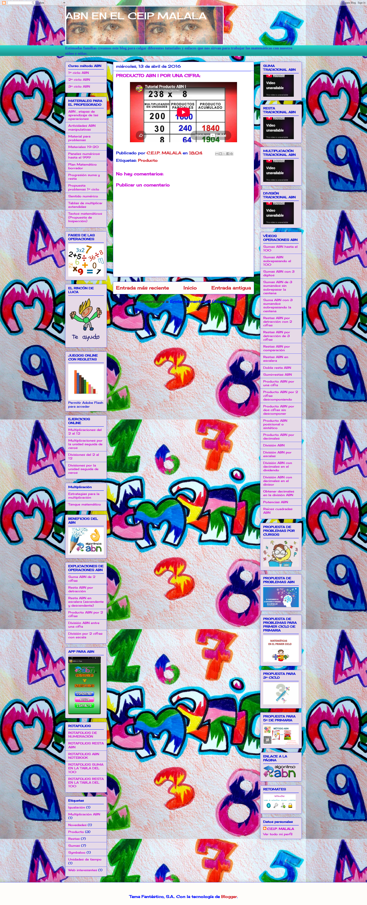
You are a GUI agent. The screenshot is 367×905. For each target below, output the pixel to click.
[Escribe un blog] (220, 154)
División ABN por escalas (277, 454)
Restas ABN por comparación (276, 348)
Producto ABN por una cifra (278, 383)
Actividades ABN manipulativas (82, 127)
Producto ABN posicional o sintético (275, 424)
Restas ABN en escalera (275, 358)
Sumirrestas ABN (277, 374)
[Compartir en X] (224, 154)
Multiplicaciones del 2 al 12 (85, 431)
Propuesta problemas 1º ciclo (83, 187)
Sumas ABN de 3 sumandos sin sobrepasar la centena (277, 287)
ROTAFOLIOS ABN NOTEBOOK (83, 756)
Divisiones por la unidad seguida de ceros (83, 468)
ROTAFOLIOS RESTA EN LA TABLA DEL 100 (86, 782)
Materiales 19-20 (83, 147)
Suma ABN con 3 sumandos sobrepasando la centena (278, 305)
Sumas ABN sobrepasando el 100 (277, 260)
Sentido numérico (83, 196)
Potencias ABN (275, 502)
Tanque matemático (84, 504)
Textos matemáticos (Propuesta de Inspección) (85, 217)
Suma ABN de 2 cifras (81, 578)
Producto (148, 160)
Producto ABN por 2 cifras (85, 614)
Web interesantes (82, 870)
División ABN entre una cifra (83, 624)
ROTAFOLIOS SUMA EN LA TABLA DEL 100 (85, 768)
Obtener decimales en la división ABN (278, 493)
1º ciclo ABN (78, 73)
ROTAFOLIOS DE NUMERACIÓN (82, 734)
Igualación (76, 807)
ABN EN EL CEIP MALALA (136, 16)
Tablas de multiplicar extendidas (85, 205)
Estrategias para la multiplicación (83, 495)
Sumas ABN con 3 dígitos (279, 273)
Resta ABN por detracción (80, 589)
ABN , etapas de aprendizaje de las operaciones (83, 115)
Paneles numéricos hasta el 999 (84, 155)
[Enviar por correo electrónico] (217, 154)
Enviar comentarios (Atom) (198, 301)
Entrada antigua (231, 288)
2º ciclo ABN (79, 79)
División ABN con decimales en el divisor (277, 480)
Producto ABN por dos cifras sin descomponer (278, 409)
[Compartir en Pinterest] (231, 154)
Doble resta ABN (277, 368)
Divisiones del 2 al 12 (83, 456)
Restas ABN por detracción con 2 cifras (277, 321)
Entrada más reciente (142, 288)
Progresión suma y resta (84, 176)
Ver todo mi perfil (277, 834)
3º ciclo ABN (79, 86)
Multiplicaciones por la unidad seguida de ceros (85, 444)
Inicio (190, 288)
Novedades (77, 825)
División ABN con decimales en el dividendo (277, 466)
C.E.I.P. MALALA (280, 829)
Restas (74, 839)
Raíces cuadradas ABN (277, 510)
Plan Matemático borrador (82, 166)
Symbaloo (76, 852)
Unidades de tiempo (84, 859)
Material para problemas (79, 138)
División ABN (274, 445)
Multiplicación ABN (84, 814)
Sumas (74, 845)
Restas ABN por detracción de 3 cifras (276, 335)
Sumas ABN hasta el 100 (280, 248)
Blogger (229, 896)
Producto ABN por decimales (278, 436)
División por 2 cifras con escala (85, 635)
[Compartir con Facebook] (228, 154)
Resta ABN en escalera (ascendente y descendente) (86, 601)
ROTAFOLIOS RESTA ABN (86, 745)
